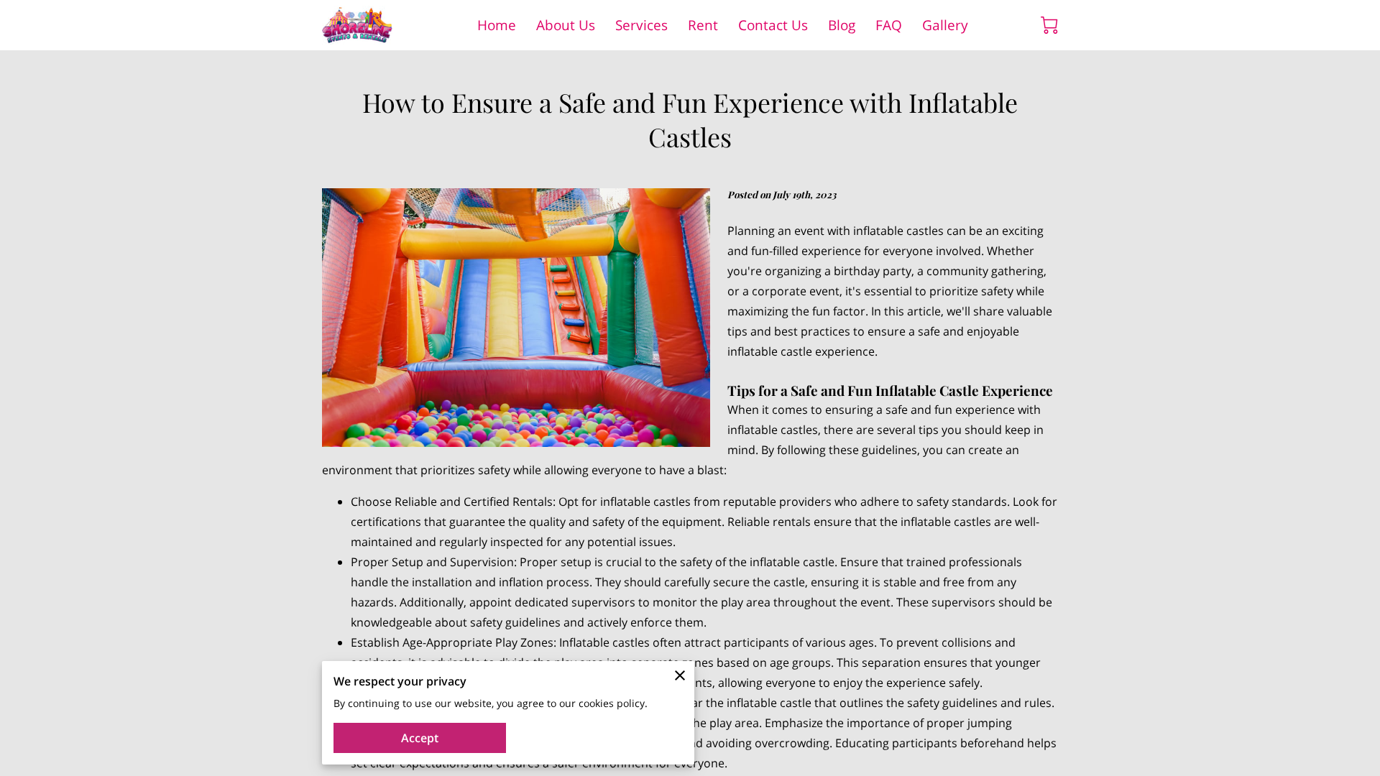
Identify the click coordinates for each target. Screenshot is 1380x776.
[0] (1049, 25)
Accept (419, 738)
